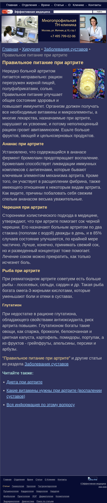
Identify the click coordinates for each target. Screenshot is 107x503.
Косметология (62, 496)
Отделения (29, 5)
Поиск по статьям (45, 501)
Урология (31, 486)
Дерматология (46, 496)
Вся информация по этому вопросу (41, 404)
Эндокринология (11, 501)
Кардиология (27, 491)
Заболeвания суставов (66, 49)
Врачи (45, 5)
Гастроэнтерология (47, 486)
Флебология (9, 496)
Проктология (24, 496)
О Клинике (76, 5)
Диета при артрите (24, 382)
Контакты (94, 5)
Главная (11, 5)
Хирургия (31, 49)
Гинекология (18, 486)
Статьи (59, 5)
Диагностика (28, 501)
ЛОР (34, 496)
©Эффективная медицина (93, 483)
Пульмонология (11, 491)
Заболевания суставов (47, 364)
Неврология (42, 491)
